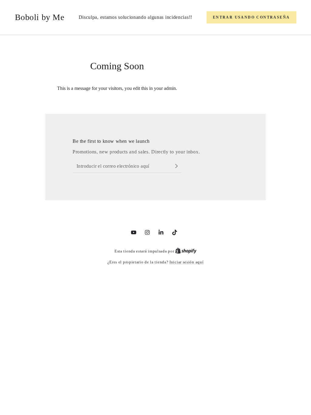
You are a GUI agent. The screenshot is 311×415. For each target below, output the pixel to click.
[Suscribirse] (178, 166)
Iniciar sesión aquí (186, 262)
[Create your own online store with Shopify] (186, 251)
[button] (251, 17)
